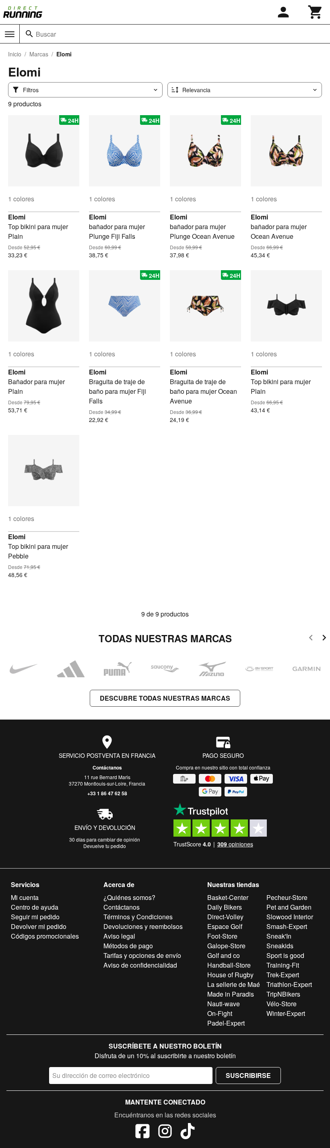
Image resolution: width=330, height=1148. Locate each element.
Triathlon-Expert (289, 984)
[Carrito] (315, 12)
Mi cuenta (25, 897)
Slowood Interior (289, 916)
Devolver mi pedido (38, 926)
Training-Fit (282, 965)
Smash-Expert (286, 926)
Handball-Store (229, 965)
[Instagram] (165, 1132)
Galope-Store (226, 945)
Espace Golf (224, 926)
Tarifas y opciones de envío (142, 955)
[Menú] (9, 34)
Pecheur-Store (286, 897)
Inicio (14, 54)
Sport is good (285, 955)
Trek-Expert (282, 974)
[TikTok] (187, 1132)
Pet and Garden (288, 907)
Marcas (38, 54)
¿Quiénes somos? (129, 897)
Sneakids (279, 945)
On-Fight (219, 1013)
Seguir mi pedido (35, 916)
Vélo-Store (281, 1003)
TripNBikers (283, 994)
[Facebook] (142, 1132)
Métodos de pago (128, 945)
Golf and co (223, 955)
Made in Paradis (230, 994)
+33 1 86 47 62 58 (107, 793)
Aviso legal (119, 936)
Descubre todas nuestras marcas (165, 698)
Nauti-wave (223, 1003)
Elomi (16, 216)
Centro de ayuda (34, 907)
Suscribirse (248, 1075)
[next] (324, 639)
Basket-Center (227, 897)
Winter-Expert (285, 1013)
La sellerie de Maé (233, 984)
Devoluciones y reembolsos (143, 926)
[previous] (311, 639)
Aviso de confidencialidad (140, 965)
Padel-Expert (226, 1023)
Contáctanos (107, 767)
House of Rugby (230, 974)
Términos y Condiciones (138, 916)
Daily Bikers (224, 907)
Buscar (46, 34)
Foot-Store (222, 936)
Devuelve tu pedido (104, 845)
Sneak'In (278, 936)
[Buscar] (29, 34)
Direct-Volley (225, 916)
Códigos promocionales (45, 936)
